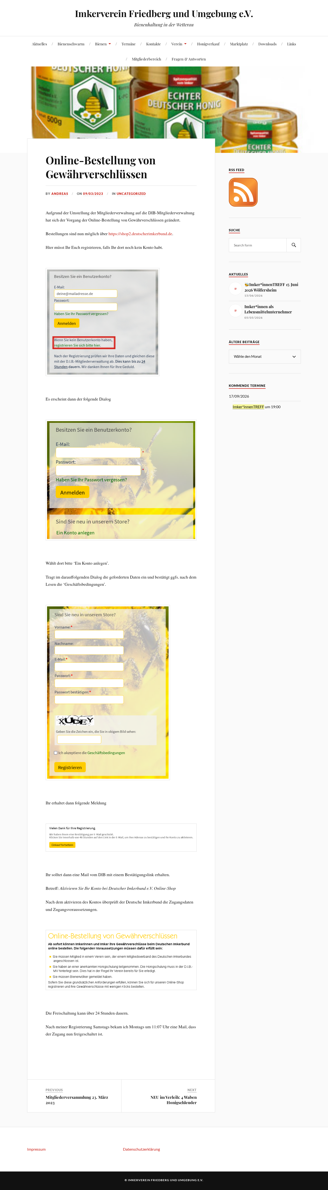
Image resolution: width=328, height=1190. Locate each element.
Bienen (101, 43)
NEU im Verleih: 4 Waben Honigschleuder (174, 1099)
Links (291, 43)
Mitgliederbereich (146, 58)
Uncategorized (131, 194)
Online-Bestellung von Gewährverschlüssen (101, 167)
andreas (59, 194)
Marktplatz (239, 43)
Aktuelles (39, 43)
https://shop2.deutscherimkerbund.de (140, 233)
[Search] (293, 245)
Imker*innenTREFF (248, 406)
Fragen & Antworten (189, 58)
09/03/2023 (93, 194)
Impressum (36, 1149)
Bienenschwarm (71, 43)
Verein (176, 43)
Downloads (267, 43)
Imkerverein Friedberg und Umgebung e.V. (164, 13)
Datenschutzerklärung (141, 1149)
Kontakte (153, 43)
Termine (128, 43)
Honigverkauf (208, 43)
